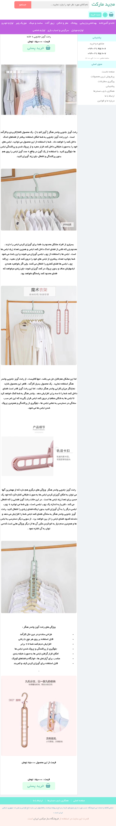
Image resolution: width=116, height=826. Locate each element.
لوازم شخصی (39, 30)
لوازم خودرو (7, 23)
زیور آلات (49, 23)
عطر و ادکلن (62, 23)
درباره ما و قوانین (105, 101)
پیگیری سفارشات (106, 81)
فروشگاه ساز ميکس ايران (46, 819)
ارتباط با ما (109, 96)
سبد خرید (95, 15)
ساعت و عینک (36, 23)
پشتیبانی (110, 86)
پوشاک (74, 23)
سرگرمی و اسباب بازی (58, 30)
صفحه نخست (108, 72)
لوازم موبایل (77, 30)
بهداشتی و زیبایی (88, 23)
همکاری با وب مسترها (103, 91)
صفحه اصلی (79, 801)
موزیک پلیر (21, 23)
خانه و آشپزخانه (106, 23)
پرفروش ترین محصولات (102, 77)
